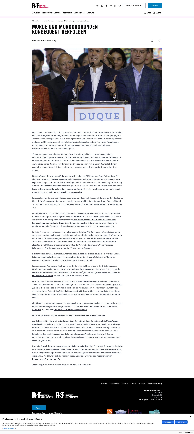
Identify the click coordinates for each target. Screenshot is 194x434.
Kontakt (133, 384)
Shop (149, 12)
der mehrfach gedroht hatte (112, 284)
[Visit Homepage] (42, 395)
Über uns (90, 12)
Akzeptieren (168, 422)
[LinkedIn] (115, 5)
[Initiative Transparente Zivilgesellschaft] (130, 413)
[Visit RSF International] (67, 395)
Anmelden (104, 384)
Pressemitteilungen (48, 21)
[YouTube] (111, 5)
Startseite (35, 21)
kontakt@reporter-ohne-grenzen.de (150, 399)
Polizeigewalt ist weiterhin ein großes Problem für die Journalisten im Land (63, 321)
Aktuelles (36, 12)
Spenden (155, 6)
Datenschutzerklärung (155, 384)
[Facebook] (106, 5)
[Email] (119, 5)
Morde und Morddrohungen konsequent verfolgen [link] (73, 21)
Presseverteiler (114, 384)
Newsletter (124, 384)
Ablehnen (181, 422)
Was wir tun (67, 12)
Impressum (141, 384)
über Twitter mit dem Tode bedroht (56, 291)
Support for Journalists (133, 6)
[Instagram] (102, 5)
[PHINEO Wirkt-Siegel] (154, 413)
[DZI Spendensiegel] (109, 413)
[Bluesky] (97, 5)
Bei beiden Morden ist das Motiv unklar (68, 192)
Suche (158, 12)
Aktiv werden (79, 12)
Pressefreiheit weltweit (51, 12)
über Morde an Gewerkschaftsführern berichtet (70, 309)
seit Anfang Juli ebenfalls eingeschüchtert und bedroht (85, 315)
